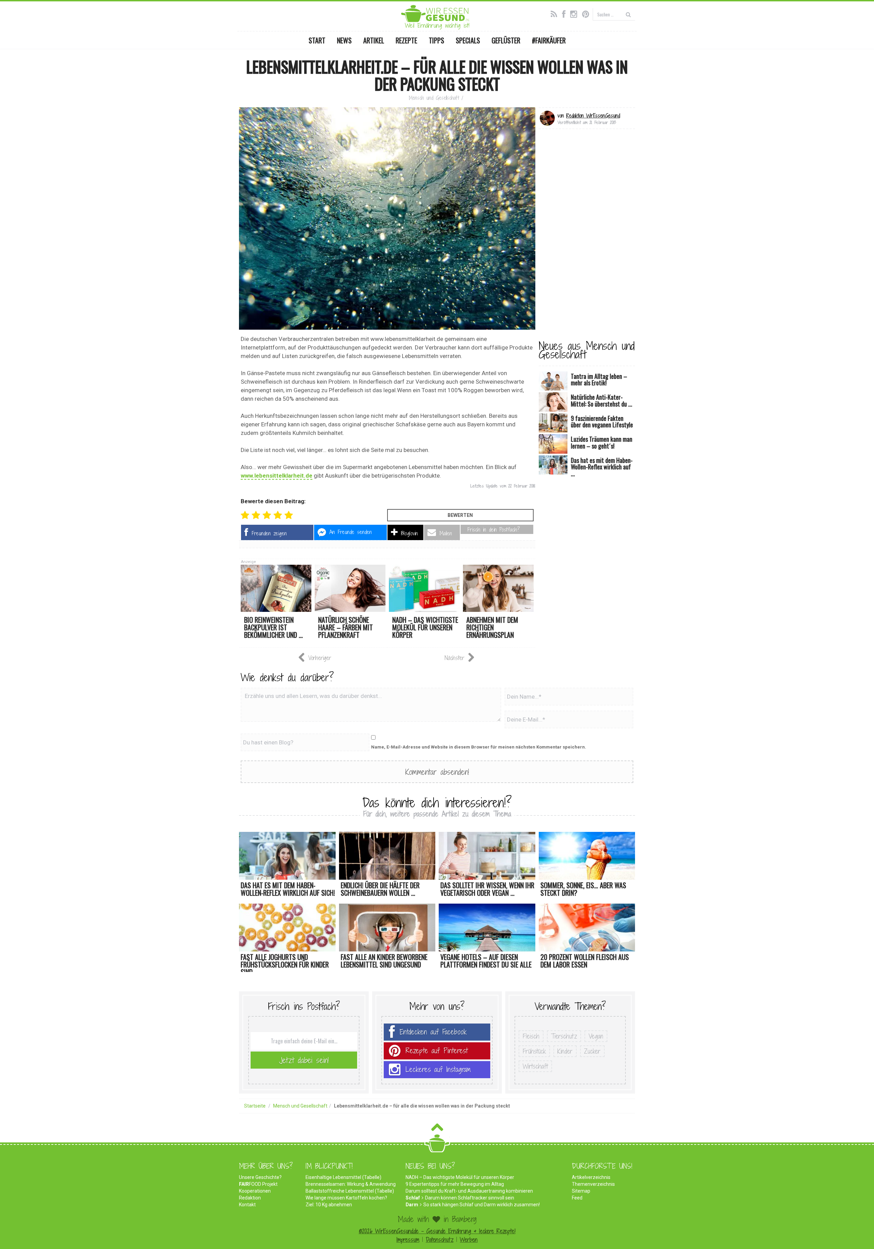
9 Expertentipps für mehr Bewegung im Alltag (455, 1184)
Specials (468, 40)
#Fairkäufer (549, 40)
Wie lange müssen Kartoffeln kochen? (346, 1197)
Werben (469, 1240)
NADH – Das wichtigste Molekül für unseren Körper (460, 1177)
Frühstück (534, 1051)
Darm (412, 1204)
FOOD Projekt (258, 1184)
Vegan (596, 1036)
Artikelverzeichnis (591, 1177)
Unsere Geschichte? (260, 1177)
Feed (577, 1197)
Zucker (592, 1051)
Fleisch (531, 1036)
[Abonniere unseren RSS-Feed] (556, 13)
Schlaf (413, 1197)
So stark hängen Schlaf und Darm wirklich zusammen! (481, 1204)
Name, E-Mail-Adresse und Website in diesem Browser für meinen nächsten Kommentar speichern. (478, 747)
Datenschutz (439, 1240)
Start (317, 40)
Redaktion (250, 1197)
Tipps (436, 40)
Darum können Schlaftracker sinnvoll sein (469, 1197)
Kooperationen (255, 1191)
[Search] (628, 14)
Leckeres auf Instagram (438, 1069)
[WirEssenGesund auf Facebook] (565, 13)
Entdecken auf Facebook (433, 1032)
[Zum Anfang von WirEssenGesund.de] (437, 1129)
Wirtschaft (535, 1066)
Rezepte (406, 40)
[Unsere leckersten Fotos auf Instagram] (575, 13)
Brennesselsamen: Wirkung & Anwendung (351, 1184)
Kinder (565, 1051)
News (344, 40)
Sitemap (581, 1191)
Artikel (373, 40)
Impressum (407, 1240)
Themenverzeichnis (593, 1184)
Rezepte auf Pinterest (437, 1051)
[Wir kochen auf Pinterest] (587, 13)
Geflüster (506, 40)
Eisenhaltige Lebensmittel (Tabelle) (343, 1177)
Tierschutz (564, 1036)
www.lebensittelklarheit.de (276, 475)
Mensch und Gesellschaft (434, 97)
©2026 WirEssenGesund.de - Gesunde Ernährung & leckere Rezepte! (437, 1231)
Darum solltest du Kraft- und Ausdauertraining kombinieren (469, 1191)
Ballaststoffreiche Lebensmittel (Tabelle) (350, 1191)
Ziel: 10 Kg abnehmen (329, 1204)
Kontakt (247, 1204)
